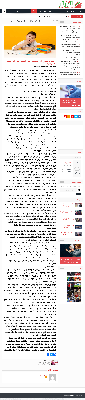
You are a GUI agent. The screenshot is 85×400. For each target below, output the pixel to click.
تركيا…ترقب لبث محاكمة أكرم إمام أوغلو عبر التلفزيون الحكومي (70, 41)
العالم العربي (52, 11)
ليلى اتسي (52, 66)
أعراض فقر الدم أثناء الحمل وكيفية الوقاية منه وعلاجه (42, 363)
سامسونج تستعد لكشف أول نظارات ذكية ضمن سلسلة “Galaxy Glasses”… (70, 46)
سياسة (67, 11)
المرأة (34, 11)
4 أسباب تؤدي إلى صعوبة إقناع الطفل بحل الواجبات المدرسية (70, 27)
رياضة (39, 11)
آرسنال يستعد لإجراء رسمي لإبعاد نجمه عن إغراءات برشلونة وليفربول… (71, 53)
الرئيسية (79, 11)
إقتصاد (60, 11)
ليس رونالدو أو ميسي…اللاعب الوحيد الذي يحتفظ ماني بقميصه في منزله (70, 74)
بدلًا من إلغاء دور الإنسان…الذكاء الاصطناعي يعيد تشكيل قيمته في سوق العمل (70, 68)
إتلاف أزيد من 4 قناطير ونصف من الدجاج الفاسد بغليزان (53, 17)
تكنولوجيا (19, 11)
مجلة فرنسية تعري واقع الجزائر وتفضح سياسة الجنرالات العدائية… (67, 205)
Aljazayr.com (73, 395)
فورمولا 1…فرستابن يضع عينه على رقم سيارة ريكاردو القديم (70, 62)
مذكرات (12, 11)
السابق (46, 360)
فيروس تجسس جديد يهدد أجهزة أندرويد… (71, 58)
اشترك (78, 194)
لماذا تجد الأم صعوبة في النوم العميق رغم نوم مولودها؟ (70, 36)
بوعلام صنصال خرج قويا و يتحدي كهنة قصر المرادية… (67, 233)
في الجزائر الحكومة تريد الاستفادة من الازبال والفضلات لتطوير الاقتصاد (67, 219)
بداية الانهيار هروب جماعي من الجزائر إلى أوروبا (67, 226)
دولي (45, 11)
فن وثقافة (27, 11)
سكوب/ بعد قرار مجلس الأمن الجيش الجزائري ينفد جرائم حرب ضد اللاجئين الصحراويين (67, 212)
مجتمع (73, 11)
